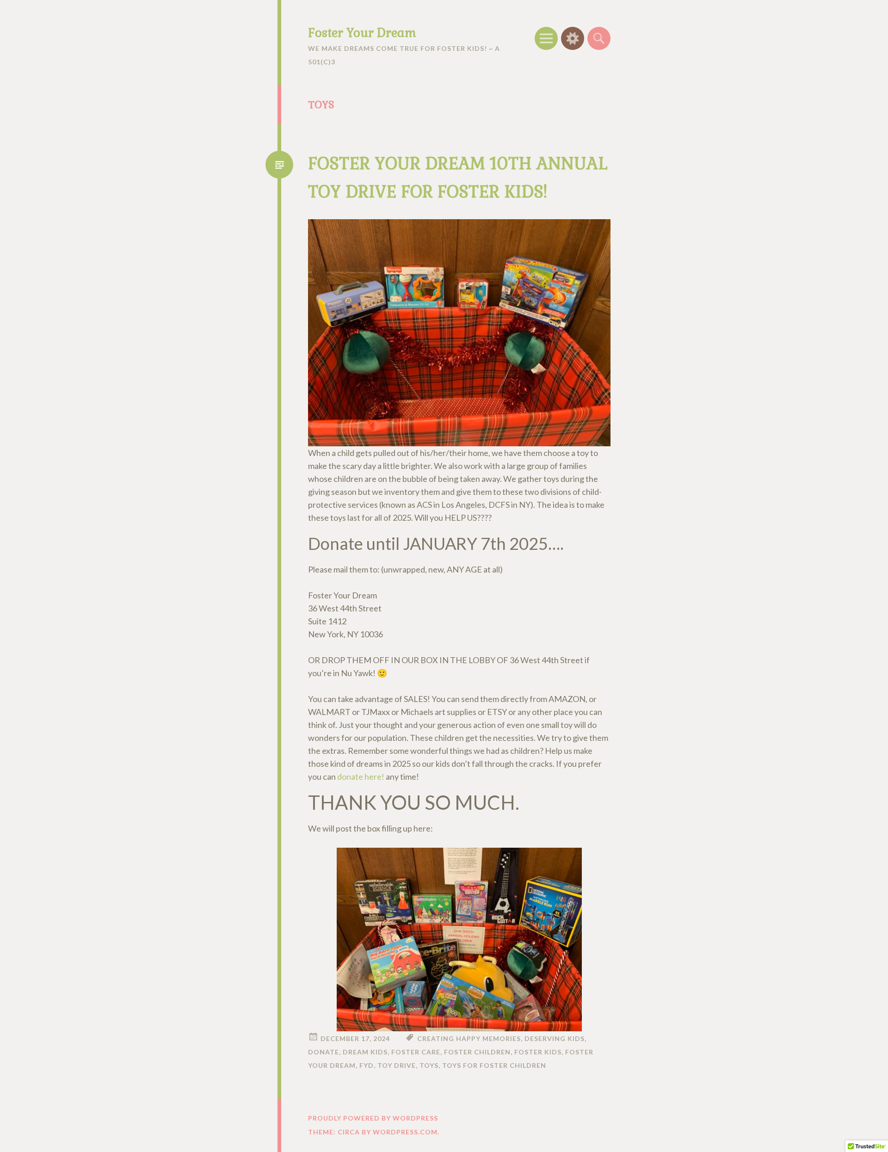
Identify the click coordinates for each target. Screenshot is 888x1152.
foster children (477, 1052)
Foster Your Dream (362, 33)
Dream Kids (365, 1052)
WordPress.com (405, 1132)
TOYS (428, 1065)
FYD (366, 1065)
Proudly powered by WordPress (373, 1118)
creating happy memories (469, 1038)
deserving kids (554, 1038)
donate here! (360, 776)
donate (323, 1052)
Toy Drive (396, 1065)
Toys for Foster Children (494, 1065)
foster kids (537, 1052)
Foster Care (415, 1052)
